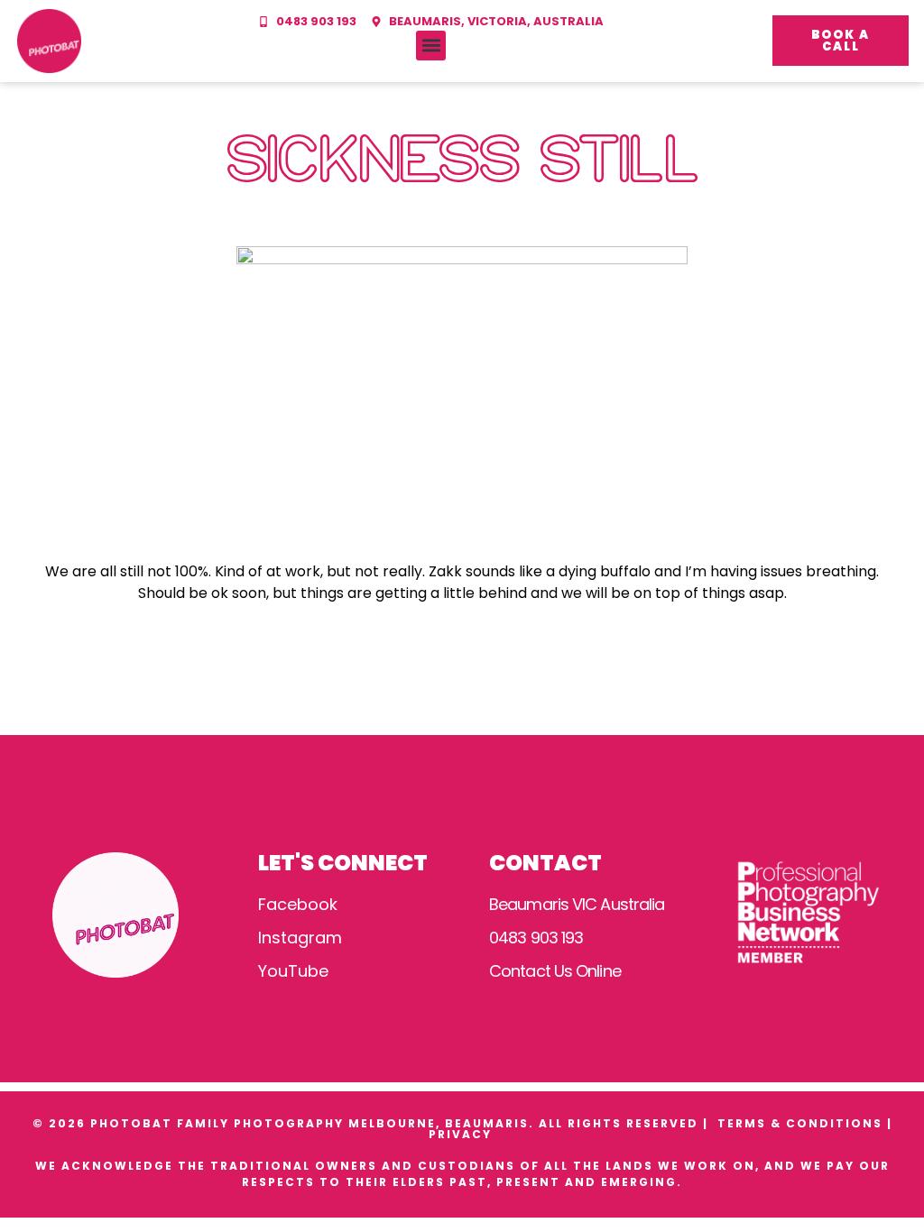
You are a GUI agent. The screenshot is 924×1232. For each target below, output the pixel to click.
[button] (431, 45)
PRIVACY (462, 1134)
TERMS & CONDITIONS (799, 1123)
